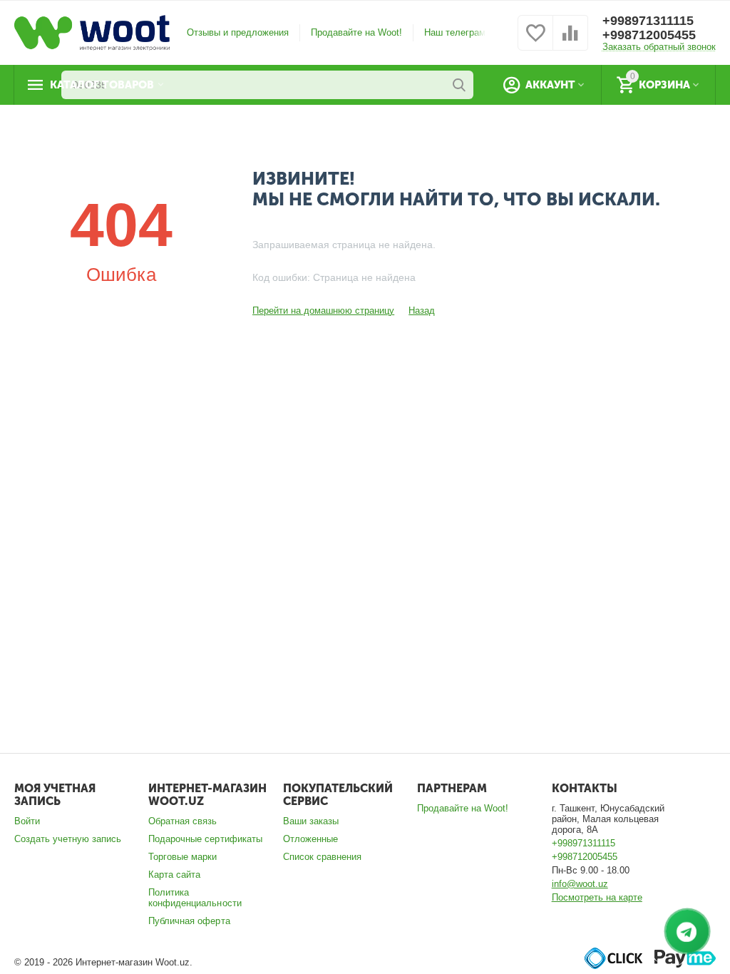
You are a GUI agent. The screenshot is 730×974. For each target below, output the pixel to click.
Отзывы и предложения (238, 32)
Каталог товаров (102, 85)
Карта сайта (174, 874)
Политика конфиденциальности (194, 897)
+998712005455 (649, 35)
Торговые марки (182, 856)
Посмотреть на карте (597, 897)
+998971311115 (648, 21)
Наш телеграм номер (469, 32)
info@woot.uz (580, 883)
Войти (27, 821)
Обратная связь (182, 821)
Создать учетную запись (67, 839)
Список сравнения (322, 856)
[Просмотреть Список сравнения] (570, 41)
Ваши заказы (311, 821)
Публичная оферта (189, 921)
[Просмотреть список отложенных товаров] (535, 41)
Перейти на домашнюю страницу (323, 310)
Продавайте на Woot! (356, 32)
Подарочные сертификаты (205, 839)
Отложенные (310, 839)
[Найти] (459, 85)
